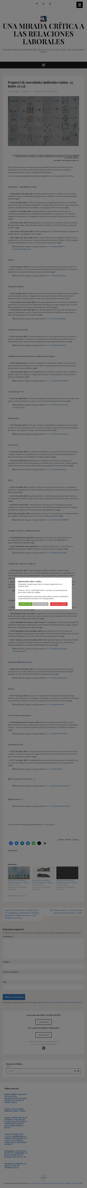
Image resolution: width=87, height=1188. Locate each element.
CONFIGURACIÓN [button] (41, 604)
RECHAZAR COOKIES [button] (59, 604)
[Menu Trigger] (79, 5)
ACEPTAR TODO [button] (25, 604)
